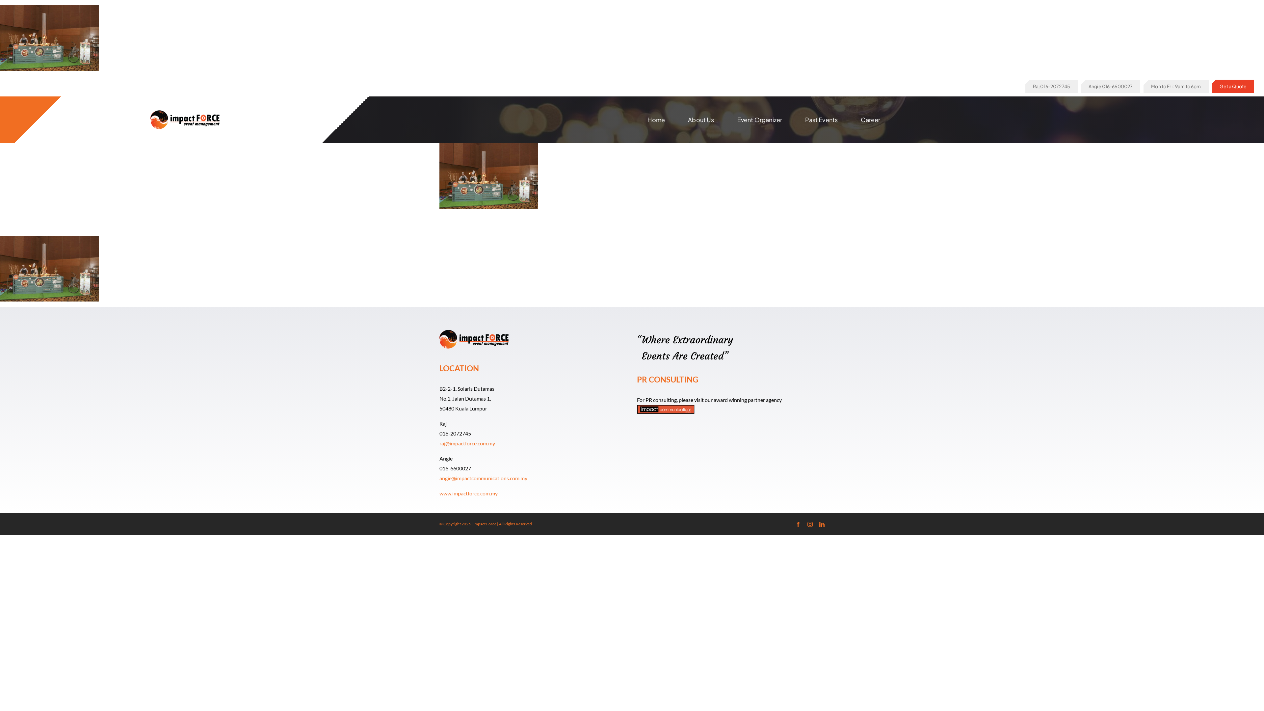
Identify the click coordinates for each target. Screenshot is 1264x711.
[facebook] (798, 524)
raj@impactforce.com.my (467, 443)
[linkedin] (822, 524)
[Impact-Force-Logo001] (185, 113)
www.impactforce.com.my (468, 493)
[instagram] (810, 524)
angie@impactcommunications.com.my (483, 478)
